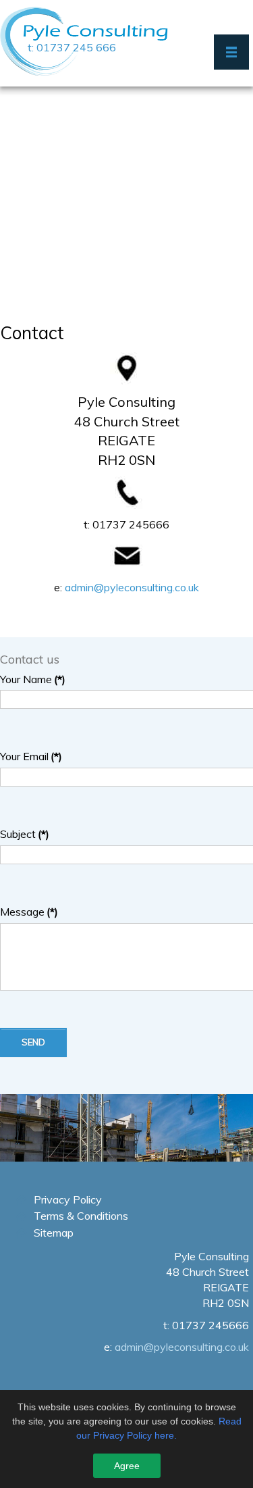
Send (33, 1042)
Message (29, 911)
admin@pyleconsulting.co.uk (132, 587)
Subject (24, 834)
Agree (127, 1465)
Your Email (31, 756)
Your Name (32, 679)
